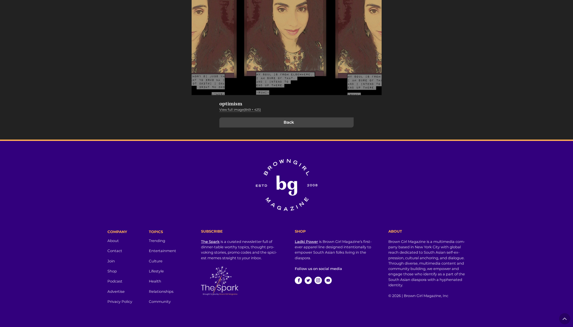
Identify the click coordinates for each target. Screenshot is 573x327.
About (113, 240)
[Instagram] (318, 280)
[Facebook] (298, 280)
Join (111, 261)
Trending (157, 240)
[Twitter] (308, 280)
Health (155, 281)
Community (160, 301)
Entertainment (162, 250)
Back (289, 122)
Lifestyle (156, 271)
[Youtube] (328, 280)
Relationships (161, 291)
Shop (112, 271)
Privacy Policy (119, 301)
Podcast (114, 281)
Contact (114, 250)
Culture (155, 261)
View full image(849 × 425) (240, 110)
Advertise (116, 291)
